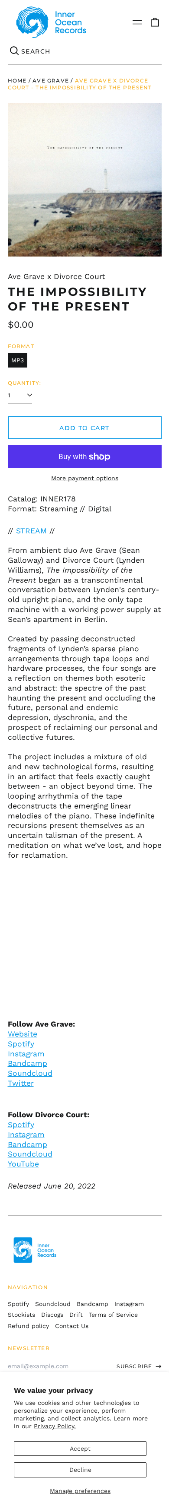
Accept (80, 1448)
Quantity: (25, 383)
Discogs (52, 1314)
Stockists (21, 1314)
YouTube (23, 1164)
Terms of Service (113, 1314)
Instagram (26, 1053)
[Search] (15, 51)
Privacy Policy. (55, 1426)
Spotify (21, 1044)
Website (22, 1034)
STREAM (31, 530)
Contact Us (71, 1325)
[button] (155, 22)
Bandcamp (27, 1063)
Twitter (21, 1083)
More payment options (84, 478)
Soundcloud (30, 1073)
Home (17, 80)
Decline (80, 1469)
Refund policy (28, 1325)
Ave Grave (50, 80)
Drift (76, 1314)
